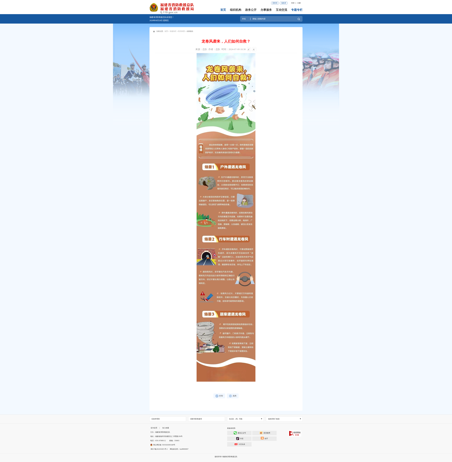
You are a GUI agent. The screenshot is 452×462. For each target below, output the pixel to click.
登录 (293, 3)
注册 (299, 3)
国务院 (274, 3)
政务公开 (251, 9)
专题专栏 (297, 9)
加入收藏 (165, 428)
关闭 (234, 396)
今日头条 (241, 444)
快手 (266, 438)
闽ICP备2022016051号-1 (159, 449)
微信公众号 (242, 433)
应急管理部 (155, 419)
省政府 (283, 3)
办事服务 (266, 9)
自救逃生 (190, 31)
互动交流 (281, 9)
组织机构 (235, 9)
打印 (221, 396)
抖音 (241, 438)
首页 (223, 9)
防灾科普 (181, 31)
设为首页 (154, 428)
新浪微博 (267, 433)
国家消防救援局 (196, 419)
